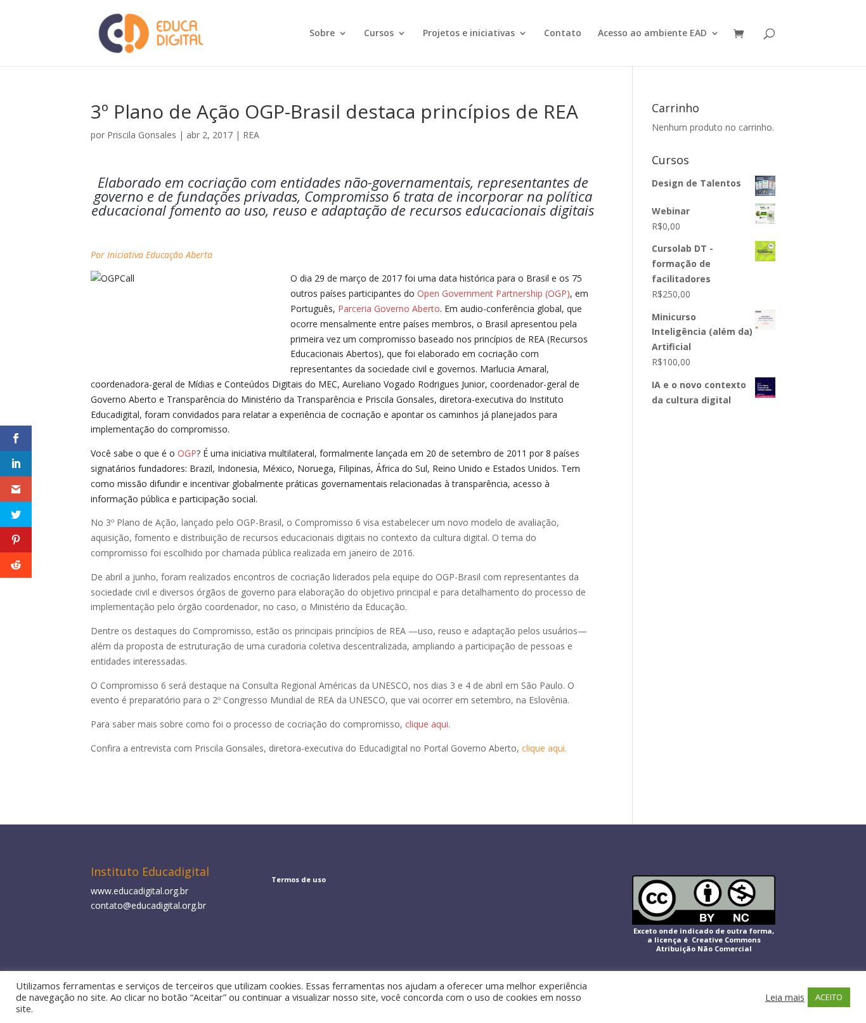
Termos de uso (298, 879)
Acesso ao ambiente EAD (652, 34)
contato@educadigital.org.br (148, 905)
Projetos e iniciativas (469, 34)
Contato (562, 34)
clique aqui (426, 724)
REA (251, 135)
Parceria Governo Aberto (389, 309)
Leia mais (785, 997)
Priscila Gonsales (141, 135)
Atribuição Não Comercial (704, 948)
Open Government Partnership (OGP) (493, 293)
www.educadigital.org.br (139, 891)
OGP (187, 453)
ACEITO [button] (829, 997)
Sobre (322, 34)
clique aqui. (544, 748)
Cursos (379, 34)
